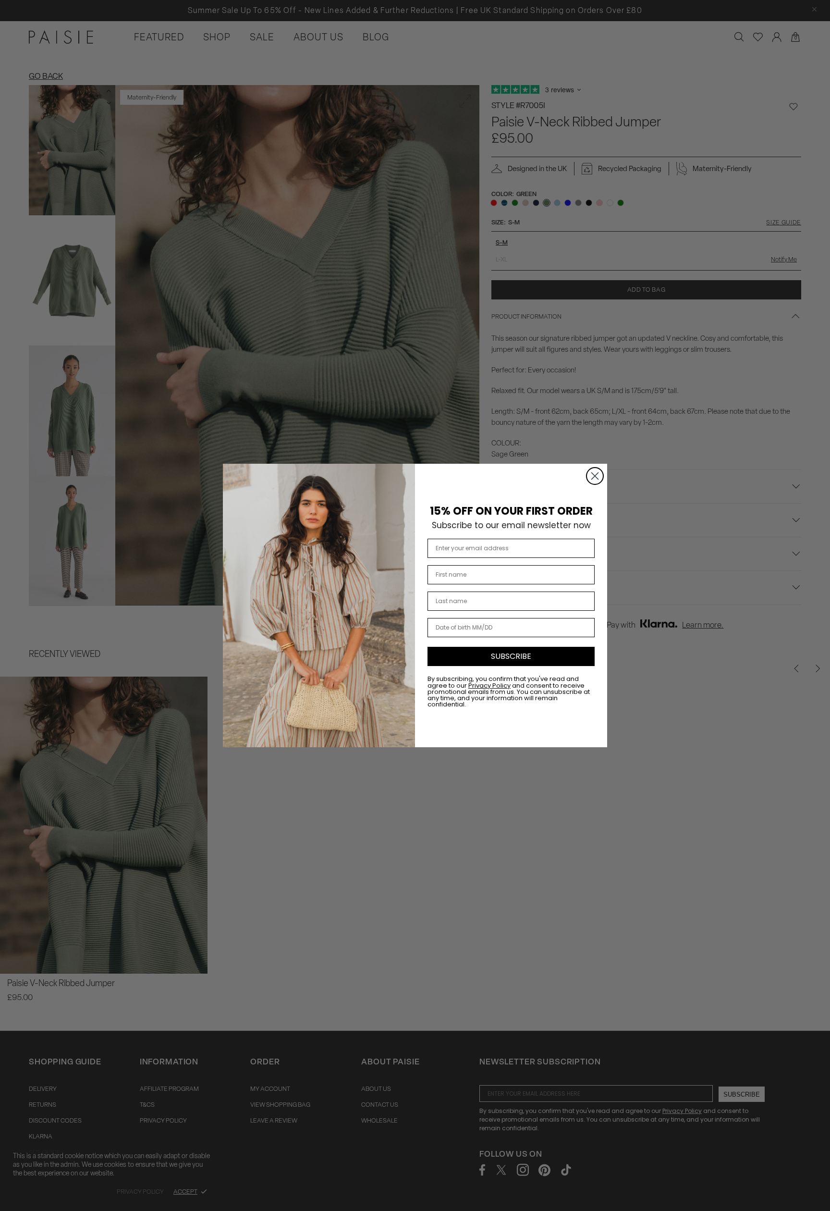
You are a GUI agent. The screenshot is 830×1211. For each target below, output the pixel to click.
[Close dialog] (594, 476)
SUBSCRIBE (511, 656)
